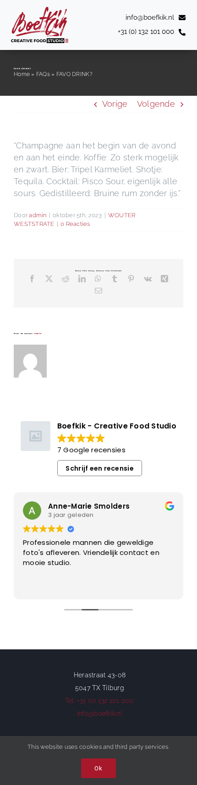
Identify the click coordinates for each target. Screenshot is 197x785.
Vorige (115, 104)
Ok (98, 768)
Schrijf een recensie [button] (99, 468)
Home (22, 74)
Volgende (156, 104)
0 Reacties (75, 223)
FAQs (43, 74)
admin (37, 215)
